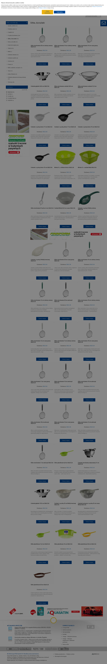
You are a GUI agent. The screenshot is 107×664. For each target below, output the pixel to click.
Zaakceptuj (60, 12)
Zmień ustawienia (47, 12)
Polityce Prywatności (97, 6)
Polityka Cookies (42, 8)
